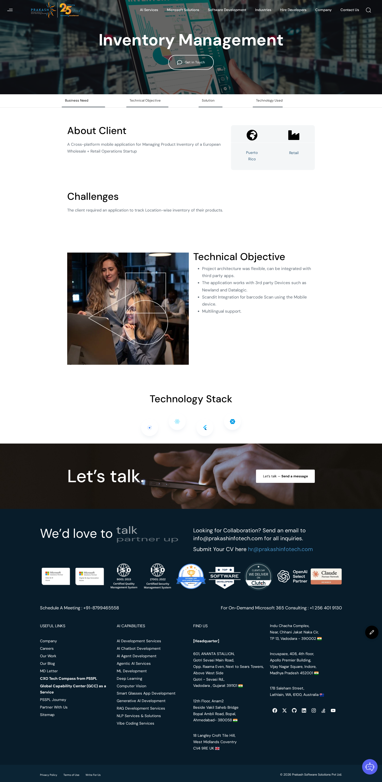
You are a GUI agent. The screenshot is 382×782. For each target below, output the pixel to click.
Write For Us (93, 775)
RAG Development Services (141, 708)
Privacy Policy (48, 775)
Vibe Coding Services (135, 723)
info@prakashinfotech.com (228, 538)
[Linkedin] (304, 710)
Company (323, 10)
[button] (10, 10)
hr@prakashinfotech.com (280, 549)
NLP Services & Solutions (139, 715)
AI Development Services (139, 640)
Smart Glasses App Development (146, 693)
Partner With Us (54, 707)
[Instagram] (314, 710)
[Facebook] (275, 710)
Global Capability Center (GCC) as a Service (73, 689)
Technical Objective (145, 100)
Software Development (227, 10)
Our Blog (47, 663)
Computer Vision (131, 686)
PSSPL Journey (53, 699)
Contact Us (349, 10)
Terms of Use (71, 775)
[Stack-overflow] (323, 710)
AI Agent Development (137, 656)
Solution (208, 100)
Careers (47, 648)
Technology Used (269, 100)
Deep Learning (129, 678)
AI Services (149, 10)
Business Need (76, 100)
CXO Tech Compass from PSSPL (68, 678)
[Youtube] (333, 710)
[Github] (294, 710)
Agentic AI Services (134, 663)
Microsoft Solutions (183, 10)
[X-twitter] (284, 710)
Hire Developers (293, 10)
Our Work (48, 656)
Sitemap (47, 714)
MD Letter (49, 671)
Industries (263, 10)
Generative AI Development (141, 700)
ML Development (132, 671)
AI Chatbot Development (139, 648)
